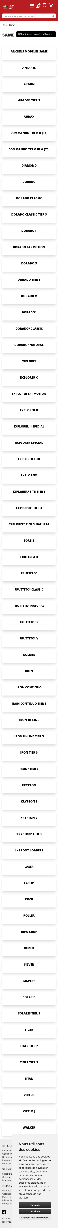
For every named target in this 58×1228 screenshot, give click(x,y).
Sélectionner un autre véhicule (35, 34)
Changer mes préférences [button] (35, 1217)
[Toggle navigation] (32, 6)
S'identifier (7, 1173)
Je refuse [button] (35, 1211)
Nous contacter (10, 1180)
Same (12, 25)
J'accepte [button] (35, 1205)
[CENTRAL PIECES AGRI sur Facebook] (4, 1213)
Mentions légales (10, 1163)
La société (7, 1150)
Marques (6, 1190)
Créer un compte (10, 1177)
